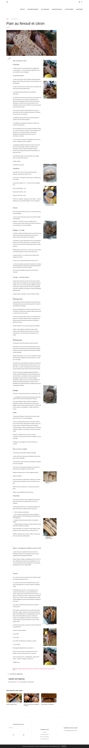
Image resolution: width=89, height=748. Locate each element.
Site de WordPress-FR (44, 738)
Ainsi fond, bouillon (57, 9)
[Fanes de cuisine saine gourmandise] (12, 9)
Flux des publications (45, 734)
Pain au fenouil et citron (25, 23)
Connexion (45, 732)
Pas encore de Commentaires (16, 674)
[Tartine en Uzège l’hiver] (14, 697)
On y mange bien (45, 9)
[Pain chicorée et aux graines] (49, 697)
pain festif (45, 668)
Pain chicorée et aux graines (47, 704)
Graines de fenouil (22, 668)
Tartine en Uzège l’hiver (11, 704)
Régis (9, 27)
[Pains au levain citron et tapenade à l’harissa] (31, 697)
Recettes (22, 9)
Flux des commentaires (44, 736)
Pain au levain (39, 668)
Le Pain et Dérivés (69, 9)
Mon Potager (79, 9)
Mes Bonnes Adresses (33, 9)
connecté (18, 682)
